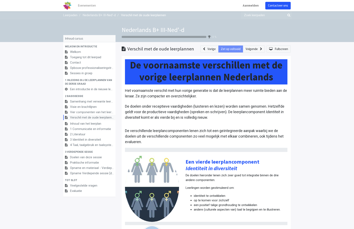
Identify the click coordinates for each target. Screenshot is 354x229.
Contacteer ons (278, 5)
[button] (89, 46)
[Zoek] (288, 15)
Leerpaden (70, 15)
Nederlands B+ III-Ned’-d (153, 30)
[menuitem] (87, 6)
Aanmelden (251, 5)
